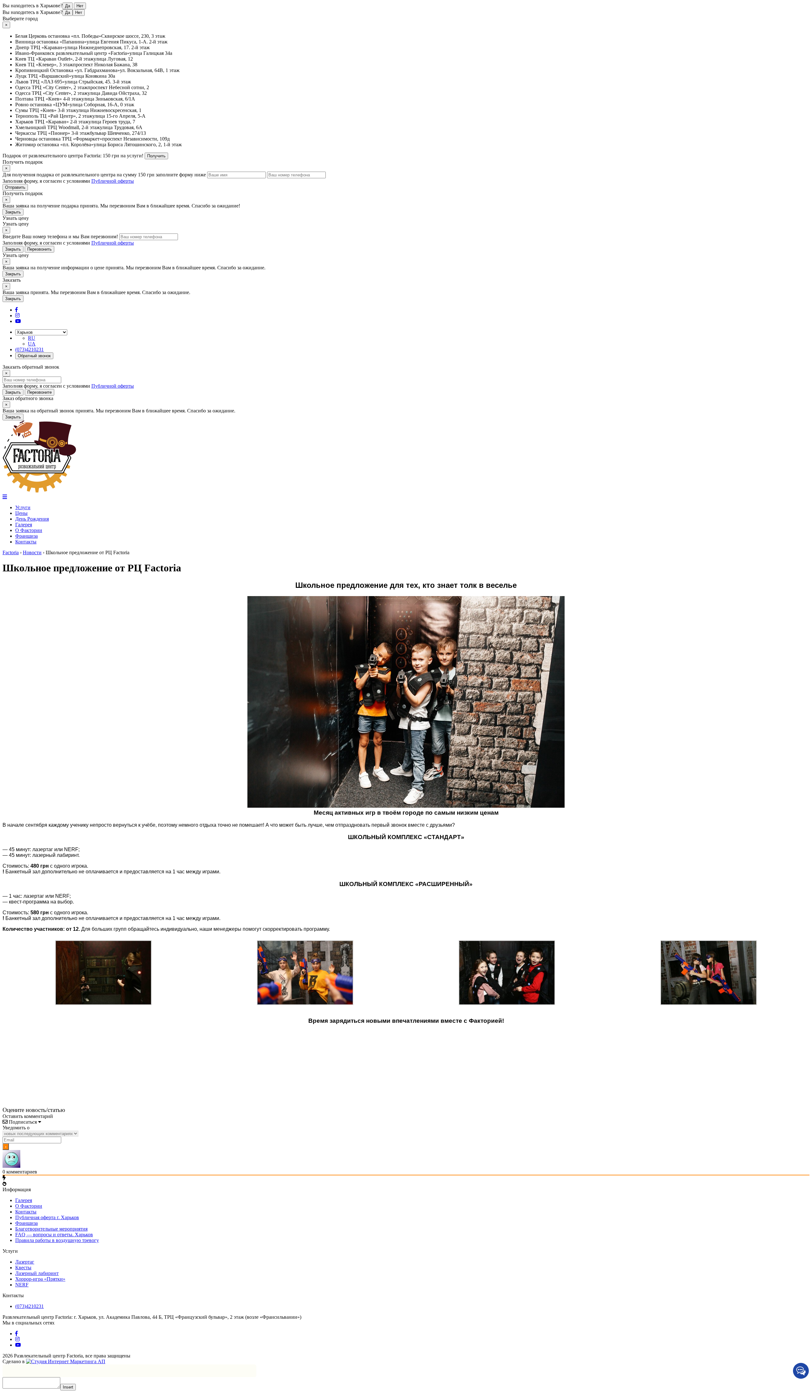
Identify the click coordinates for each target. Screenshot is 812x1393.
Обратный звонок (34, 355)
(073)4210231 (29, 349)
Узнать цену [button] (16, 218)
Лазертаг (24, 1262)
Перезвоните (39, 392)
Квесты (23, 1267)
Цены (21, 513)
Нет (79, 5)
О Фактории (28, 530)
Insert (68, 1387)
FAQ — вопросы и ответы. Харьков (54, 1234)
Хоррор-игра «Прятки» (40, 1279)
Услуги (22, 507)
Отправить (15, 187)
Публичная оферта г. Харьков (47, 1217)
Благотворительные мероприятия (51, 1229)
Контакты (25, 541)
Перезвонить (39, 249)
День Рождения (32, 519)
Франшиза (26, 536)
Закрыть (13, 212)
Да (67, 5)
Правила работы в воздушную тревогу (57, 1240)
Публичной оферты (112, 181)
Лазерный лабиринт (37, 1273)
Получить (156, 156)
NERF (22, 1284)
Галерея (23, 524)
